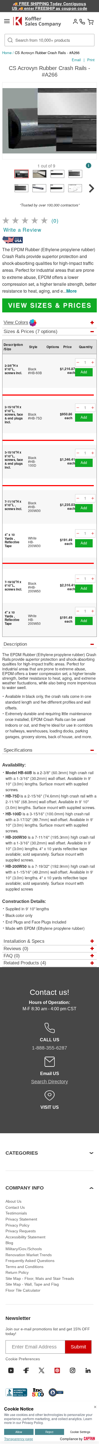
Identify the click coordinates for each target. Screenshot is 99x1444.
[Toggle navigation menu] (7, 21)
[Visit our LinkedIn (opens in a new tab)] (88, 1370)
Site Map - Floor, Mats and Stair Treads (40, 1278)
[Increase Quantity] (92, 362)
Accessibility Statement (25, 1237)
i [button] (88, 165)
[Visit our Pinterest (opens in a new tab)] (57, 1370)
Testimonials (16, 1213)
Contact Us (15, 1207)
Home (7, 52)
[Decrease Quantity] (78, 362)
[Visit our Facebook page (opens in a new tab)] (26, 1370)
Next (91, 121)
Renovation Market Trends (29, 1255)
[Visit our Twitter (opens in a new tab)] (41, 1370)
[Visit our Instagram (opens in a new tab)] (72, 1370)
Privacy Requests (21, 1231)
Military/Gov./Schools (24, 1249)
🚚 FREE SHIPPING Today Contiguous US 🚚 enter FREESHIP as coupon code (49, 6)
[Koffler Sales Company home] (39, 21)
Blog (9, 1243)
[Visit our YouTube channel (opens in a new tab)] (11, 1370)
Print (91, 59)
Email (76, 59)
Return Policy (17, 1272)
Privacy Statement (21, 1219)
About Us (13, 1201)
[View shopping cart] (90, 22)
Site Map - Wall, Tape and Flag (32, 1284)
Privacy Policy (17, 1225)
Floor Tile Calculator (23, 1290)
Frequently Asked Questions (30, 1260)
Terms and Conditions (24, 1266)
